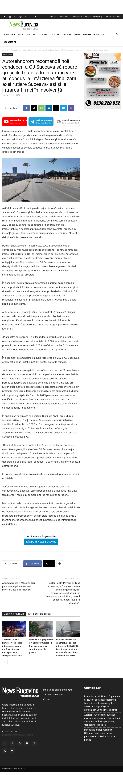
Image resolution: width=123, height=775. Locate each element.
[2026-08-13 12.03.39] (102, 108)
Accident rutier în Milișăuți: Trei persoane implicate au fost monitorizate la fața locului (18, 586)
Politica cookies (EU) (93, 16)
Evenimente (43, 34)
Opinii (77, 34)
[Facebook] (4, 16)
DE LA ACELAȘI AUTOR (39, 614)
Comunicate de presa (93, 34)
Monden (67, 34)
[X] (31, 16)
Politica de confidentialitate (57, 689)
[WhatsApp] (41, 108)
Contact (53, 16)
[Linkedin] (48, 108)
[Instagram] (10, 16)
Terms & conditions (113, 16)
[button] (117, 34)
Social (21, 34)
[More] (59, 563)
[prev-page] (4, 662)
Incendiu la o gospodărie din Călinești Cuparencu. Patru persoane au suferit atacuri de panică (41, 646)
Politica (31, 34)
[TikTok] (25, 16)
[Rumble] (15, 16)
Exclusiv (56, 34)
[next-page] (9, 662)
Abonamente (76, 16)
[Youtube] (36, 16)
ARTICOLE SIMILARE (14, 614)
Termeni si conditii (53, 694)
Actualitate (9, 34)
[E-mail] (56, 108)
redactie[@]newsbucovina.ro (17, 734)
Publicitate (64, 16)
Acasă (5, 50)
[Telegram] (20, 16)
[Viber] (71, 108)
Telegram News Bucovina (41, 541)
